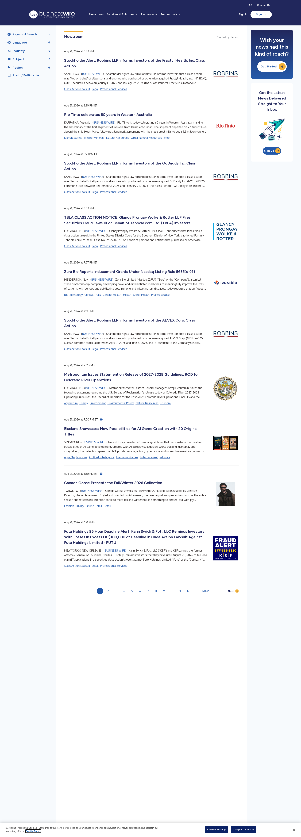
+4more (165, 457)
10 (172, 591)
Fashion (69, 506)
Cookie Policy (33, 831)
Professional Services (113, 89)
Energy (83, 403)
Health (127, 294)
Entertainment (149, 457)
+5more (165, 403)
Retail (107, 506)
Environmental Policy (120, 403)
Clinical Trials (92, 294)
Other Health (141, 294)
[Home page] (52, 14)
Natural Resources (117, 137)
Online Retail (94, 506)
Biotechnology (73, 294)
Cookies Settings (216, 829)
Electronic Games (127, 457)
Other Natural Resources (146, 137)
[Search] (250, 5)
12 (188, 591)
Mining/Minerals (94, 137)
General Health (112, 294)
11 (180, 591)
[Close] (294, 829)
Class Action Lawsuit (77, 89)
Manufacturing (73, 137)
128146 (205, 591)
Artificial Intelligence (101, 457)
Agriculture (71, 403)
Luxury (80, 506)
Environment (98, 403)
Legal (95, 89)
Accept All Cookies (243, 829)
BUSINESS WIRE (92, 74)
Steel (167, 137)
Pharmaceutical (160, 294)
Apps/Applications (75, 457)
